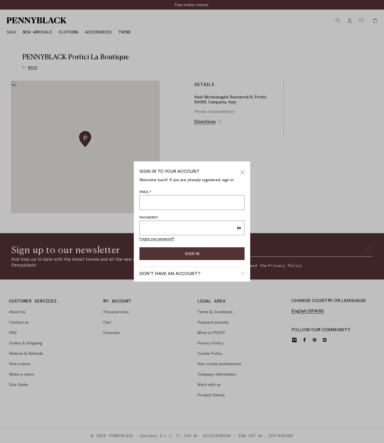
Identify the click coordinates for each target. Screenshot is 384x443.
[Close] (242, 171)
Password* (148, 217)
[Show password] (239, 228)
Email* (145, 192)
